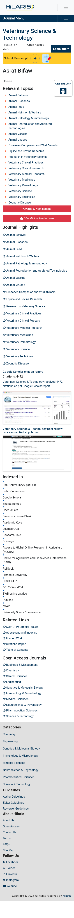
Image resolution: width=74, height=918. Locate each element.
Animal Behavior (18, 95)
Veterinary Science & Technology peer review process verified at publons (33, 430)
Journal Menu (13, 18)
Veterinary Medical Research (26, 174)
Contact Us (10, 832)
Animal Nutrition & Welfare (24, 112)
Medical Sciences (14, 763)
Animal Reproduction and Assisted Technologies (30, 126)
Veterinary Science (20, 191)
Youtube (11, 886)
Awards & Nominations (37, 208)
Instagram (12, 880)
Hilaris (67, 895)
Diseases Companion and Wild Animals (33, 145)
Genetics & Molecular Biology (21, 748)
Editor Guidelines (13, 802)
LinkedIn (11, 874)
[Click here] (20, 7)
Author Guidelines (14, 796)
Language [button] (60, 49)
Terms (7, 838)
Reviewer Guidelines (16, 808)
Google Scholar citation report (23, 371)
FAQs (6, 844)
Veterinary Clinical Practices (26, 162)
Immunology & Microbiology (20, 755)
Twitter (10, 868)
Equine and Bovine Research (26, 151)
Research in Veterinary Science (27, 156)
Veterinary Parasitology (23, 185)
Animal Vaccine (17, 134)
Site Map (8, 850)
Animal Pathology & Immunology (28, 118)
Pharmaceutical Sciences (18, 777)
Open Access (11, 826)
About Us (8, 820)
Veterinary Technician (21, 197)
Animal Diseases (19, 101)
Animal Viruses (17, 139)
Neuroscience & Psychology (20, 770)
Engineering (10, 741)
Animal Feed (16, 106)
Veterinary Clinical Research (25, 168)
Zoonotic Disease (19, 202)
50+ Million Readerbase (38, 218)
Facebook (11, 862)
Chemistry (9, 734)
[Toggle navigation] (64, 7)
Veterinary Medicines (21, 179)
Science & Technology (17, 784)
